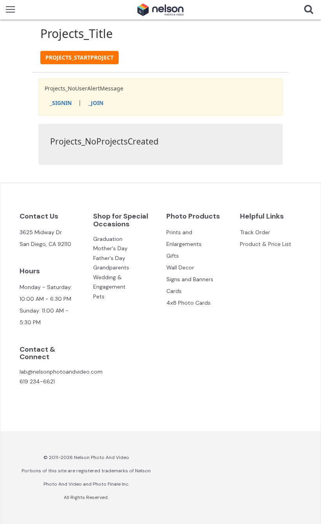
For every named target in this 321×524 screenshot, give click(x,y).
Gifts (172, 255)
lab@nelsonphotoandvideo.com (61, 371)
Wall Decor (180, 267)
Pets (99, 296)
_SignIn (61, 103)
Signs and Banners (189, 279)
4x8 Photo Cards (188, 302)
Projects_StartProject (79, 57)
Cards (174, 291)
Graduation (108, 238)
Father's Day (109, 258)
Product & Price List (265, 244)
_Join (95, 103)
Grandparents (111, 267)
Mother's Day (110, 248)
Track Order (255, 232)
